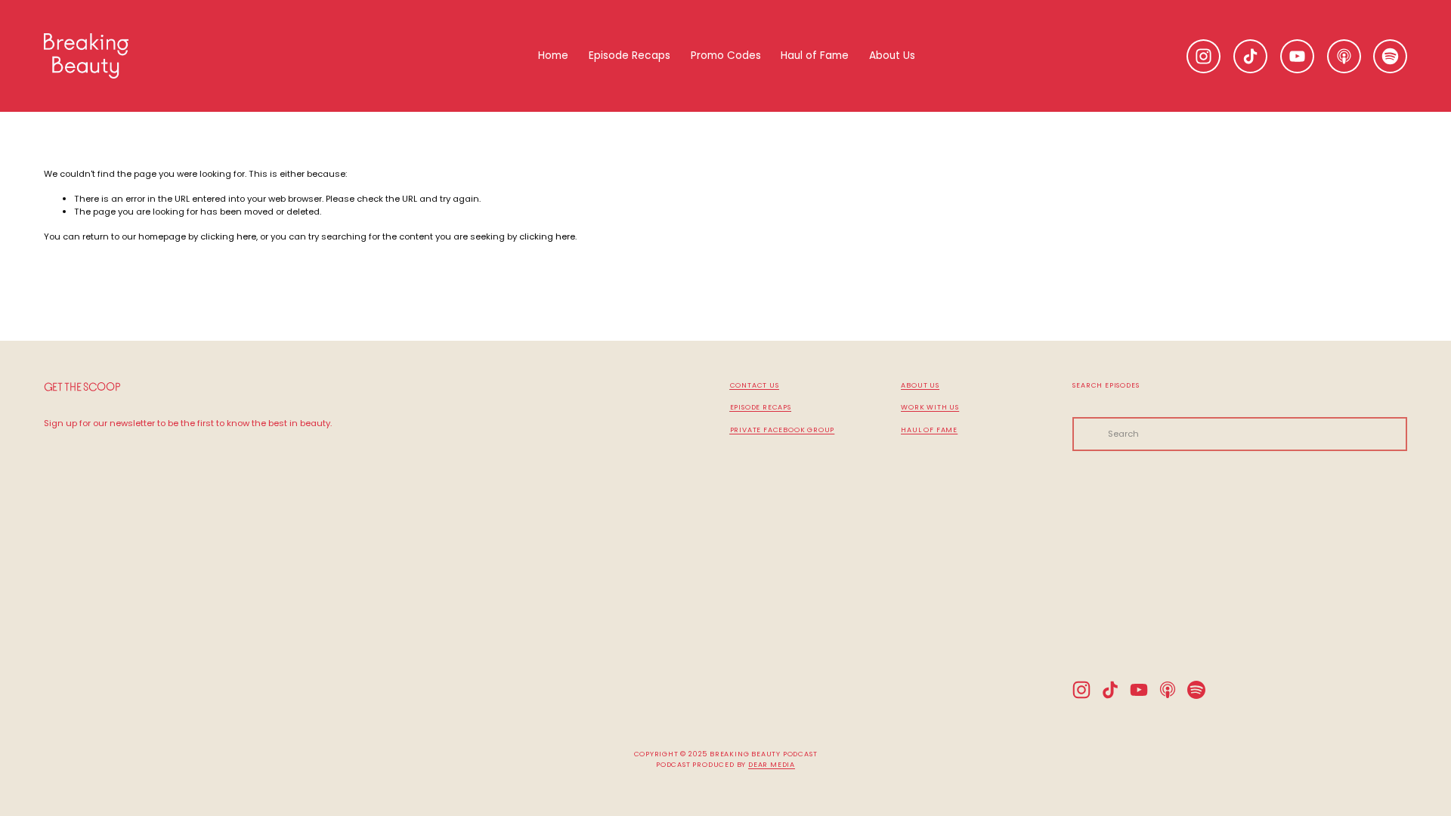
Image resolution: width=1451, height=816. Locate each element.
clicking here (228, 236)
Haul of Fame (815, 55)
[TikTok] (1250, 56)
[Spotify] (1390, 56)
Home (553, 55)
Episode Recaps (629, 55)
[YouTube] (1297, 56)
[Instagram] (1203, 56)
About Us (892, 55)
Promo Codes (726, 55)
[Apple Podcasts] (1344, 56)
